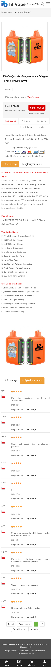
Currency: (32, 4)
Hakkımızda (12, 644)
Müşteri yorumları (32, 164)
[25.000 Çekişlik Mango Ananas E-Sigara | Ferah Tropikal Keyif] (24, 46)
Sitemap (23, 647)
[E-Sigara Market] (13, 5)
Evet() (33, 409)
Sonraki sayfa (19, 629)
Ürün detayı (10, 164)
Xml (29, 647)
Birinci (11, 624)
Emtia (19, 665)
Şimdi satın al (37, 108)
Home (16, 12)
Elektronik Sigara (27, 653)
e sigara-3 (22, 644)
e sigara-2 (31, 644)
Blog (47, 644)
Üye (44, 665)
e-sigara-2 (26, 12)
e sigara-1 (40, 644)
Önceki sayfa (24, 624)
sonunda (34, 629)
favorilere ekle (37, 113)
